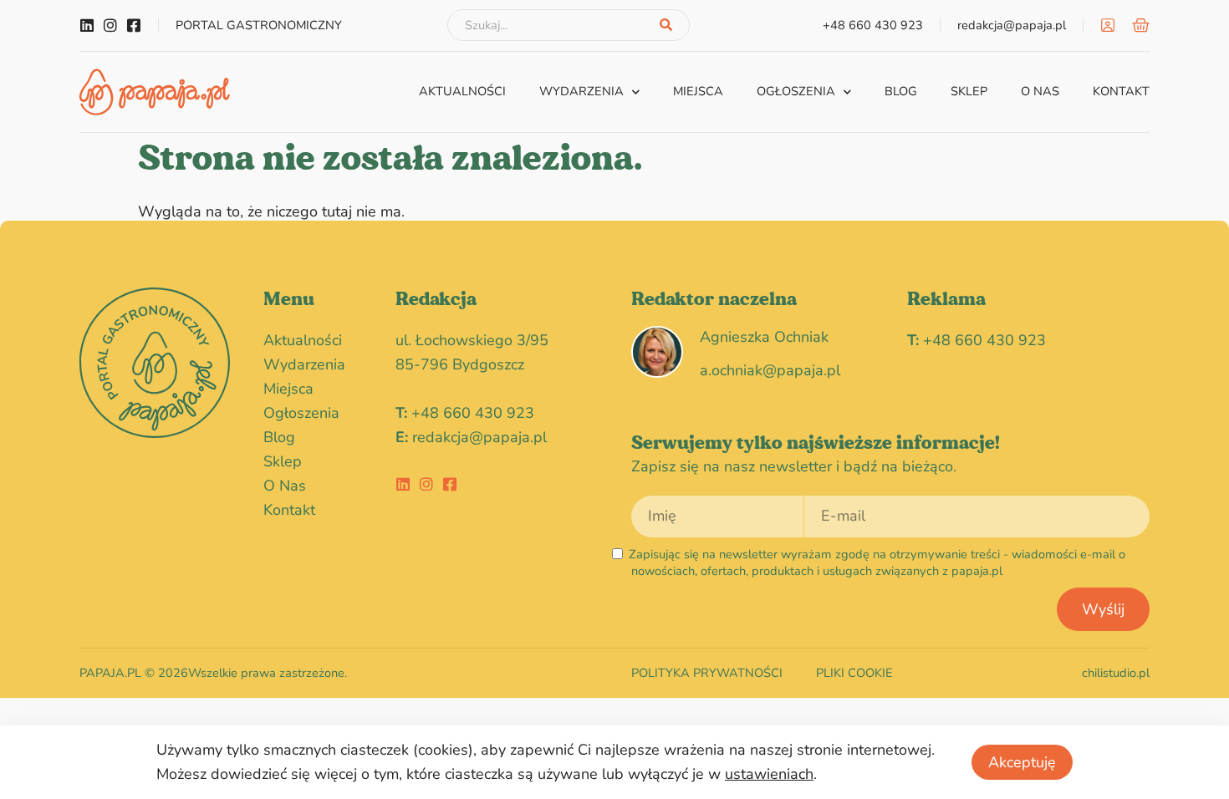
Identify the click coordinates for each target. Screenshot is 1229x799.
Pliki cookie (854, 672)
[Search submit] (666, 25)
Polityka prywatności (707, 672)
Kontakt (1121, 91)
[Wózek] (1141, 25)
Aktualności (462, 91)
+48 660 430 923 (472, 413)
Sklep (969, 91)
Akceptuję (1022, 762)
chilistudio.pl (1116, 672)
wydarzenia (581, 91)
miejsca (698, 91)
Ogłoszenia (796, 91)
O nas (1040, 91)
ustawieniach (769, 774)
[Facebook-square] (133, 25)
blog (901, 91)
